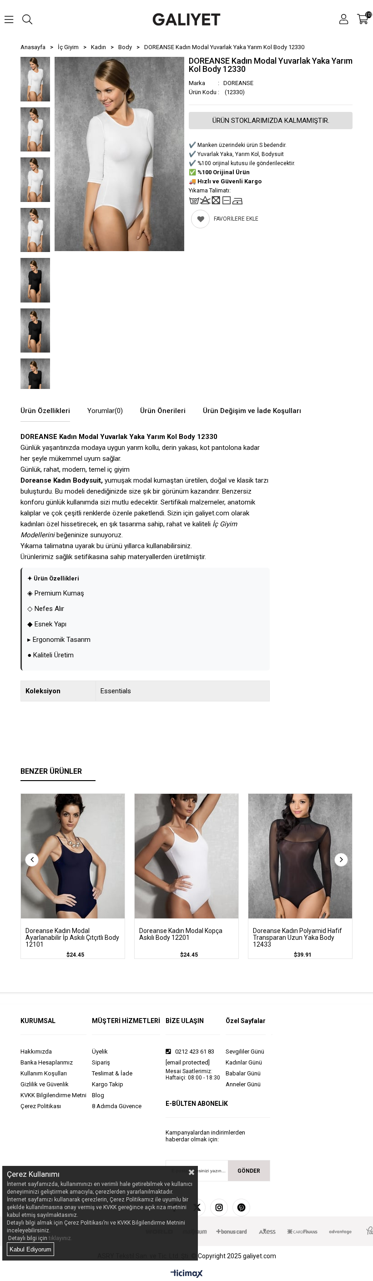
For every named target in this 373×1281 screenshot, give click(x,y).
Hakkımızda (36, 1051)
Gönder (248, 1171)
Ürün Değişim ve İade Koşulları (252, 411)
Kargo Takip (107, 1084)
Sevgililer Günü (245, 1051)
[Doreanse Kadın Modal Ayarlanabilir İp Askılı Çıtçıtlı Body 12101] (73, 856)
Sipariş (101, 1062)
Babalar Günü (243, 1073)
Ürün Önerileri (163, 411)
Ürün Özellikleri (45, 411)
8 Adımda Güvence (116, 1106)
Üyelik (100, 1051)
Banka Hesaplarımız (46, 1062)
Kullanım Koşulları (43, 1073)
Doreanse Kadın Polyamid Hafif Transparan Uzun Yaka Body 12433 (297, 938)
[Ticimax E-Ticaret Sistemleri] (187, 1274)
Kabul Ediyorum (30, 1249)
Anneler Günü (243, 1084)
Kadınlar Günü (244, 1062)
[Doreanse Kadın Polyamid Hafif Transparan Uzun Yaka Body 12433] (300, 856)
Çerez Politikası (40, 1106)
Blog (98, 1095)
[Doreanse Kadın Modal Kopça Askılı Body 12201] (186, 856)
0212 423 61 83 (194, 1051)
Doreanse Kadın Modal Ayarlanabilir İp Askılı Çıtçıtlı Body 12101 (72, 938)
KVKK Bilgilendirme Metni (53, 1095)
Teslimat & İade (112, 1073)
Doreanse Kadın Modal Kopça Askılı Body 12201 (180, 934)
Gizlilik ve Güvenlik (44, 1084)
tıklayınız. (60, 1238)
